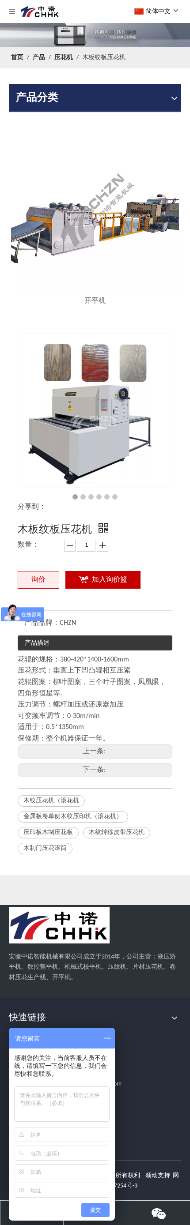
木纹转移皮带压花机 (116, 832)
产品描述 (37, 643)
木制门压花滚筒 (45, 848)
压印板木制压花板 (48, 832)
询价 (38, 579)
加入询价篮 (109, 579)
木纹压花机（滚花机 (51, 800)
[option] (95, 216)
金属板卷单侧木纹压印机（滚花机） (72, 816)
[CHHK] (59, 925)
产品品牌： (42, 623)
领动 (151, 1175)
